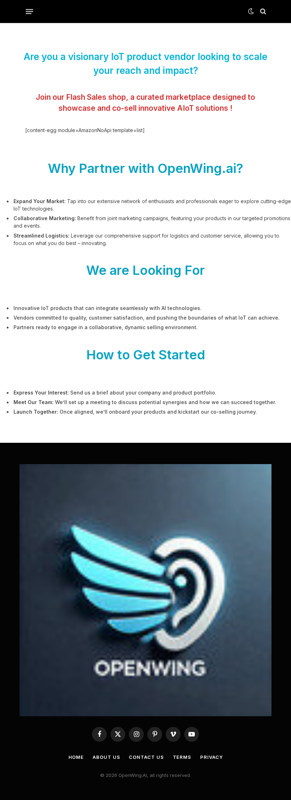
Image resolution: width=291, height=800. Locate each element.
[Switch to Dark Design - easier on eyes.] (251, 11)
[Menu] (29, 11)
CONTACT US (146, 757)
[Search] (262, 12)
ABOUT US (106, 757)
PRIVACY (211, 757)
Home (76, 757)
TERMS (182, 757)
